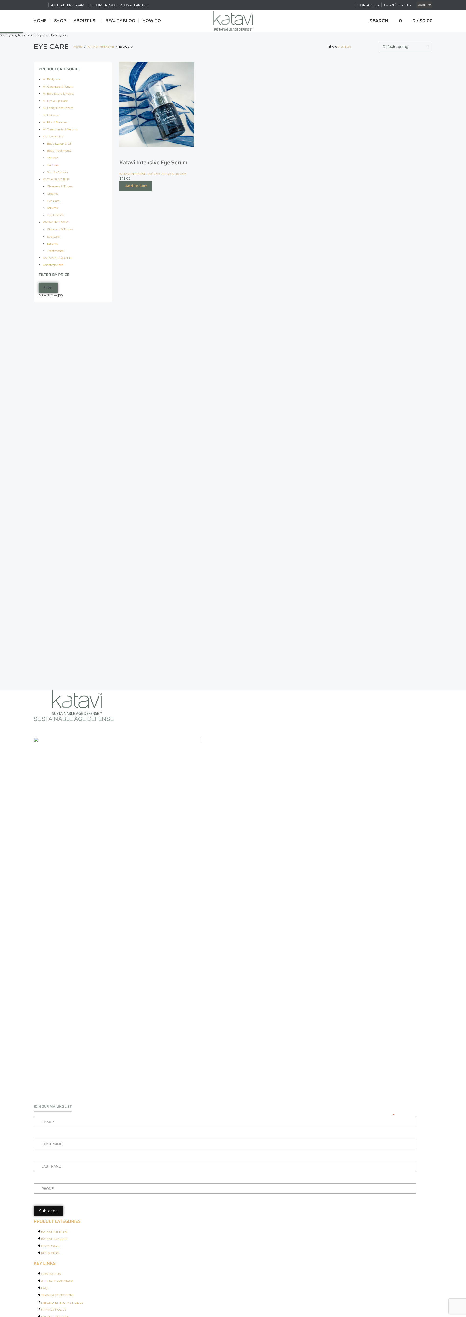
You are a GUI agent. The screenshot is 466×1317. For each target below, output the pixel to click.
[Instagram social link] (43, 4)
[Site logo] (233, 20)
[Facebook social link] (37, 4)
